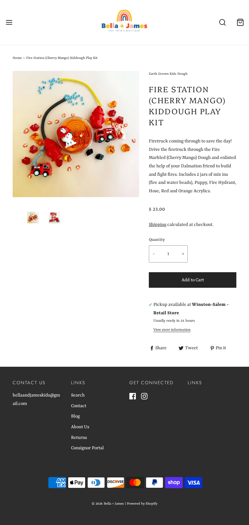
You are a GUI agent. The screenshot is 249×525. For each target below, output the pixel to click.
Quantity (157, 240)
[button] (33, 217)
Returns (79, 437)
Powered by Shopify (142, 504)
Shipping (157, 224)
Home (17, 58)
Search (78, 395)
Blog (75, 416)
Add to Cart (193, 280)
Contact (78, 405)
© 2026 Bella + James (108, 504)
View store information (172, 330)
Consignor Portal (87, 448)
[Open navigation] (9, 22)
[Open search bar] (222, 22)
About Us (80, 427)
